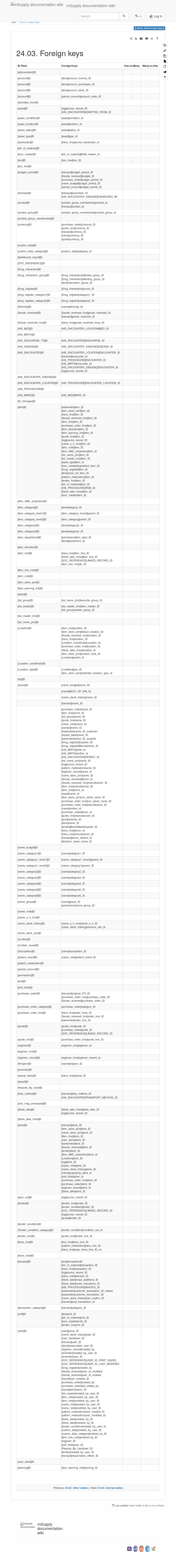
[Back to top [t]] (164, 76)
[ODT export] (164, 66)
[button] (138, 16)
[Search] (124, 16)
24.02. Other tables (76, 1488)
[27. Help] (157, 38)
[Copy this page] (164, 55)
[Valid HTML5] (141, 1548)
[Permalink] (151, 38)
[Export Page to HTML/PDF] (164, 71)
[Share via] (130, 38)
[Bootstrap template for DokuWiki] (129, 1548)
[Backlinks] (164, 50)
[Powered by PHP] (135, 1548)
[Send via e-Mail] (141, 38)
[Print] (146, 38)
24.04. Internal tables (110, 1488)
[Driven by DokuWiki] (153, 1548)
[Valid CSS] (147, 1548)
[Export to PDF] (164, 60)
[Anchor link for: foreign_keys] (87, 53)
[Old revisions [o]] (164, 45)
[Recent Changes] (136, 38)
